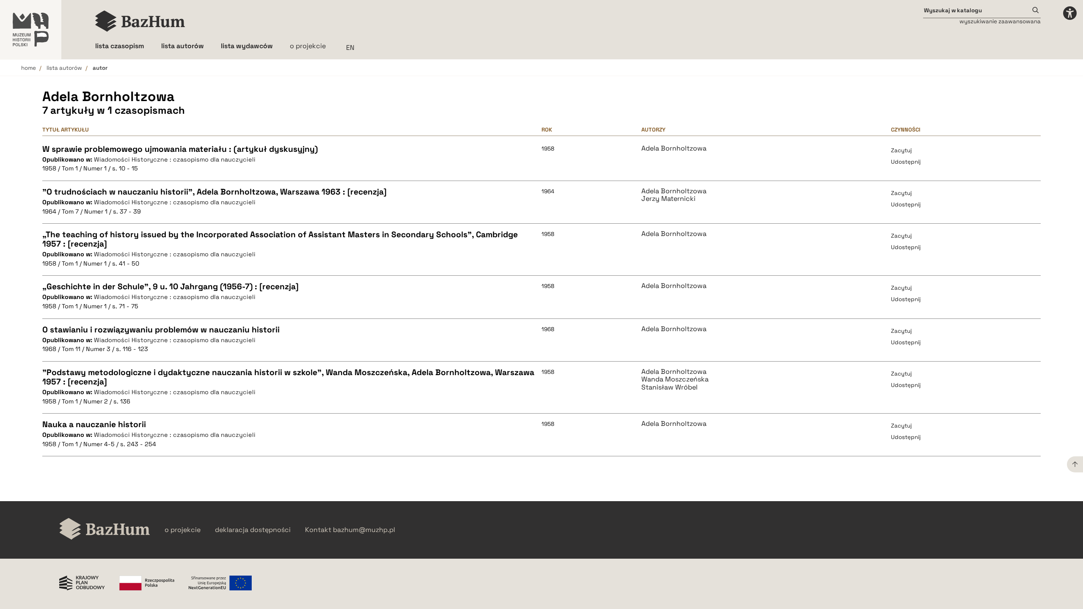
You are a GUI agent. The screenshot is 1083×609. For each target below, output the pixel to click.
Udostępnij (906, 161)
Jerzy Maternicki (668, 199)
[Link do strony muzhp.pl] (30, 29)
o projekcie (308, 45)
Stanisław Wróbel (669, 387)
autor (100, 67)
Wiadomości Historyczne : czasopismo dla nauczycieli (175, 159)
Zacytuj (901, 150)
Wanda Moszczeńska (675, 379)
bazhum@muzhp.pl (364, 530)
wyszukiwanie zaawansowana (1000, 21)
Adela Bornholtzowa (673, 148)
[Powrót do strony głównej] (104, 529)
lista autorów (64, 67)
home (28, 67)
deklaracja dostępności (253, 530)
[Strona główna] (140, 21)
